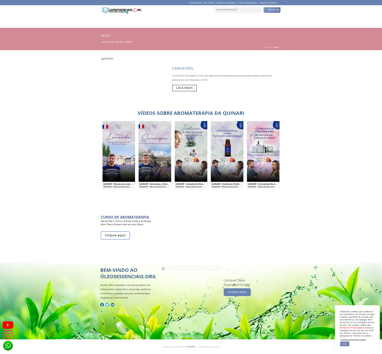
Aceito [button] (345, 343)
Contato (108, 11)
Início (268, 47)
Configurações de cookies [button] (353, 339)
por (184, 347)
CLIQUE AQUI (237, 292)
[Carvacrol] (107, 58)
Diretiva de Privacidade (350, 327)
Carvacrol (183, 68)
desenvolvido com (171, 347)
